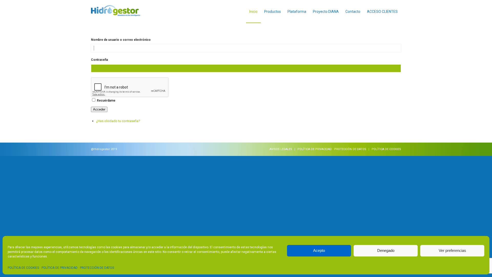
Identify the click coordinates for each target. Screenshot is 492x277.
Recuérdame (106, 100)
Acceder (99, 109)
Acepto (319, 250)
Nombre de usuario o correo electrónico (121, 40)
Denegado (385, 250)
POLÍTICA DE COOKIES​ (23, 268)
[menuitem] (253, 11)
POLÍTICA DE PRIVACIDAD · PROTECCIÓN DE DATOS (78, 268)
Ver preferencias (452, 250)
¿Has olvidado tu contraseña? (118, 121)
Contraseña (99, 60)
